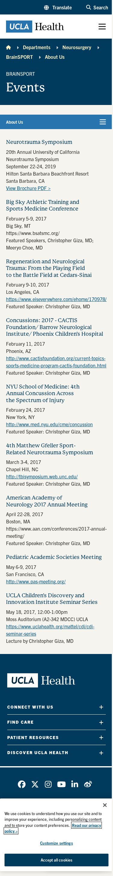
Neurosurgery (76, 47)
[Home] (8, 47)
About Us (54, 57)
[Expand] (101, 706)
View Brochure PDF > (28, 188)
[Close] (104, 805)
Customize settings (56, 843)
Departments (36, 47)
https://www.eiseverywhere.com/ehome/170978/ (56, 299)
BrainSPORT (19, 57)
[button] (58, 7)
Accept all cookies (56, 859)
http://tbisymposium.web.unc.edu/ (42, 476)
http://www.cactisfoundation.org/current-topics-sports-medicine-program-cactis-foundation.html (56, 361)
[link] (22, 784)
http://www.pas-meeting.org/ (36, 581)
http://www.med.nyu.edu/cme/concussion (49, 424)
